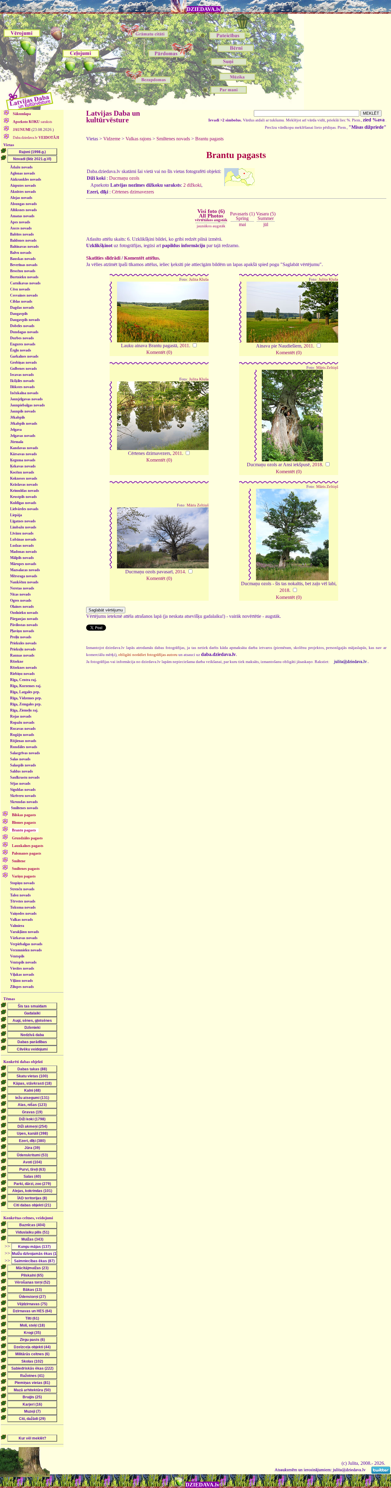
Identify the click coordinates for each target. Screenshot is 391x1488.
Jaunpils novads (23, 411)
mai (242, 224)
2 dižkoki (192, 185)
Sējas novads (20, 783)
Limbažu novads (23, 527)
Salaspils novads (23, 765)
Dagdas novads (22, 307)
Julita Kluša (199, 279)
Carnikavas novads (25, 283)
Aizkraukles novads (25, 179)
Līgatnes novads (23, 521)
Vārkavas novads (24, 938)
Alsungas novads (23, 204)
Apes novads (20, 222)
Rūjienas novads (23, 741)
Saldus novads (21, 771)
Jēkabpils (17, 417)
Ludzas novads (22, 545)
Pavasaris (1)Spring (242, 216)
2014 (180, 571)
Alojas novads (21, 198)
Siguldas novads (23, 789)
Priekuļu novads (23, 649)
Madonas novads (23, 551)
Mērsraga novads (23, 576)
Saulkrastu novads (25, 777)
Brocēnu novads (22, 271)
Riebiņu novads (22, 674)
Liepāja (16, 515)
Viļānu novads (21, 980)
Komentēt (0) (159, 352)
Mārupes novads (23, 564)
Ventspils (17, 956)
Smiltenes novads (24, 808)
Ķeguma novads (22, 460)
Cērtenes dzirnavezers (133, 191)
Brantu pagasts (209, 138)
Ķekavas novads (23, 466)
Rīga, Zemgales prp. (26, 704)
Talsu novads (20, 895)
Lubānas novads (23, 539)
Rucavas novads (23, 728)
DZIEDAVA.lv (204, 9)
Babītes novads (22, 234)
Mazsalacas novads (25, 570)
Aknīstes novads (23, 191)
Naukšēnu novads (24, 582)
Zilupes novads (22, 987)
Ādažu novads (21, 167)
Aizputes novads (23, 185)
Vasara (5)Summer (266, 216)
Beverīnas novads (24, 265)
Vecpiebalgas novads (26, 944)
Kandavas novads (24, 448)
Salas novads (20, 759)
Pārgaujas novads (24, 619)
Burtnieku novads (24, 277)
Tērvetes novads (22, 901)
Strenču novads (22, 889)
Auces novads (21, 228)
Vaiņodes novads (23, 913)
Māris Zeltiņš (327, 368)
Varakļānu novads (24, 932)
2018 (317, 464)
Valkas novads (21, 919)
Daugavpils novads (25, 320)
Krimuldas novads (24, 490)
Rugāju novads (22, 735)
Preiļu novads (20, 637)
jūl (265, 224)
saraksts (32, 122)
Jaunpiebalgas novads (27, 405)
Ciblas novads (21, 301)
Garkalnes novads (24, 356)
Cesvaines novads (24, 295)
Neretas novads (22, 588)
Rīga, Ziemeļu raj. (24, 710)
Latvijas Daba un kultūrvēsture (113, 116)
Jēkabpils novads (23, 423)
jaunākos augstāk (211, 226)
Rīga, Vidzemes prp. (26, 698)
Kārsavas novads (23, 454)
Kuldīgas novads (23, 503)
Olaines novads (22, 606)
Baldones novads (23, 240)
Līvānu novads (22, 533)
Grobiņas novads (23, 362)
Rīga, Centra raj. (23, 680)
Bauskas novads (23, 259)
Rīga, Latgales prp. (25, 692)
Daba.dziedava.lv (35, 137)
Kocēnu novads (22, 472)
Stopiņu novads (22, 883)
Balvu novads (20, 252)
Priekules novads (23, 643)
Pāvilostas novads (24, 625)
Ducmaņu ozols (124, 178)
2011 (184, 345)
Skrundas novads (24, 802)
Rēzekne (16, 661)
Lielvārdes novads (24, 509)
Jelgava (16, 429)
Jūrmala (16, 442)
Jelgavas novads (22, 436)
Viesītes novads (22, 968)
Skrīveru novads (23, 796)
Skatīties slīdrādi (103, 258)
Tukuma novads (23, 907)
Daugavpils (19, 314)
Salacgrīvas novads (25, 753)
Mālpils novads (22, 558)
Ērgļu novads (20, 350)
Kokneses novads (23, 478)
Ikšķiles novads (22, 381)
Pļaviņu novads (22, 631)
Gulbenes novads (23, 368)
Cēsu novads (20, 289)
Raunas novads (22, 655)
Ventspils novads (23, 962)
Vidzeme (111, 138)
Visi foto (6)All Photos (211, 215)
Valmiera (17, 926)
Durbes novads (22, 338)
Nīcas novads (20, 594)
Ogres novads (20, 600)
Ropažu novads (22, 722)
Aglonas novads (22, 173)
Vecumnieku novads (26, 950)
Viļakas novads (22, 974)
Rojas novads (20, 716)
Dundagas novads (24, 332)
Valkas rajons (138, 138)
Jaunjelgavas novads (26, 399)
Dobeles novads (22, 326)
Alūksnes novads (23, 210)
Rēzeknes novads (23, 667)
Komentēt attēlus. (142, 258)
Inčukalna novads (24, 393)
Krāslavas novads (24, 484)
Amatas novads (22, 216)
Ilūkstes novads (22, 387)
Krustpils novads (23, 497)
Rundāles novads (23, 747)
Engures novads (22, 344)
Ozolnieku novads (24, 613)
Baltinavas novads (24, 246)
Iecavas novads (22, 375)
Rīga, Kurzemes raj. (25, 686)
